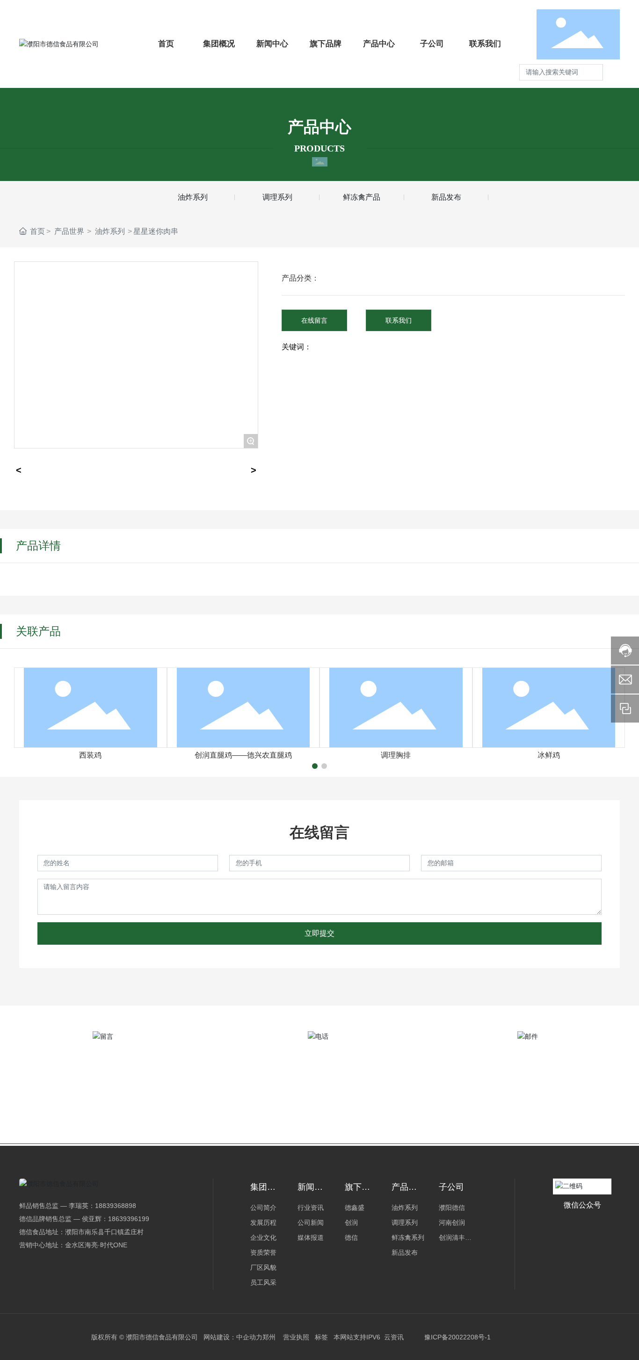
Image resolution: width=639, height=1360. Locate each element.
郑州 (269, 1337)
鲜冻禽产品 (361, 197)
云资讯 (394, 1337)
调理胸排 (396, 755)
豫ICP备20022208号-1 (457, 1337)
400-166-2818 (319, 1100)
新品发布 (446, 197)
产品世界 (69, 231)
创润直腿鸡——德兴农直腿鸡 (243, 755)
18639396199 (128, 1219)
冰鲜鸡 (548, 755)
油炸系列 (193, 197)
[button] (315, 766)
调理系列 (277, 197)
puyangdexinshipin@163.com (532, 1098)
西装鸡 (90, 755)
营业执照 (296, 1337)
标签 (321, 1337)
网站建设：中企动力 (232, 1337)
